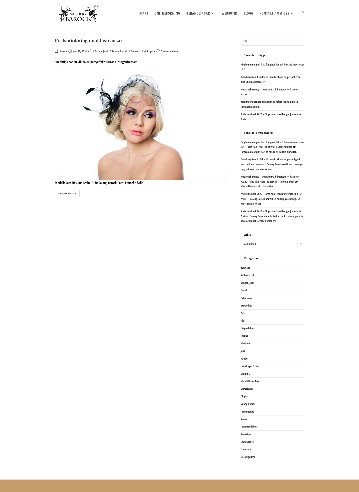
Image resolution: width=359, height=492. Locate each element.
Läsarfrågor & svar (250, 366)
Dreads (244, 290)
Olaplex (244, 396)
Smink (134, 51)
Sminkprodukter (249, 426)
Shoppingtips (247, 411)
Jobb (105, 51)
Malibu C (245, 374)
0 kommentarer (170, 51)
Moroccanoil (247, 389)
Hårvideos (246, 343)
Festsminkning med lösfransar (89, 40)
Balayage (245, 267)
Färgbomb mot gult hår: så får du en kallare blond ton (269, 152)
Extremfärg (246, 305)
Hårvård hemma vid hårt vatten (257, 186)
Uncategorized (248, 457)
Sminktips (147, 51)
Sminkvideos (247, 442)
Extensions (246, 298)
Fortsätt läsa (69, 194)
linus (62, 51)
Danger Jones (247, 283)
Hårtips (244, 336)
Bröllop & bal (247, 275)
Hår (242, 321)
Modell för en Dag (250, 381)
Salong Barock (120, 51)
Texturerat (246, 449)
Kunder (244, 358)
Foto (97, 51)
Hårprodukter (247, 328)
